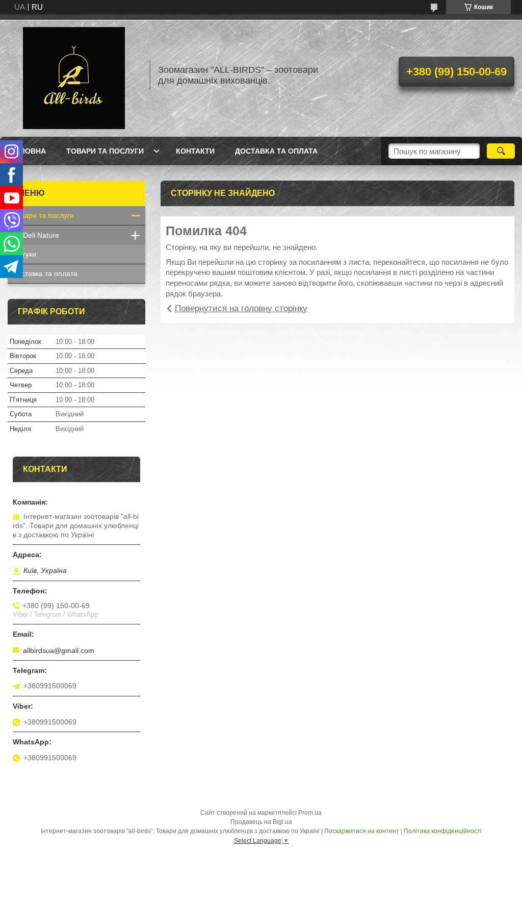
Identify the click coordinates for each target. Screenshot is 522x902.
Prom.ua (310, 812)
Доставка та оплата (276, 151)
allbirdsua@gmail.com (58, 650)
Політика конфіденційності (443, 831)
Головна (28, 151)
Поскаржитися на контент (361, 831)
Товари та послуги (105, 151)
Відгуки (24, 254)
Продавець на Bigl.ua (261, 821)
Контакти (195, 151)
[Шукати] (501, 151)
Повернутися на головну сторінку (241, 308)
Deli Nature (41, 235)
